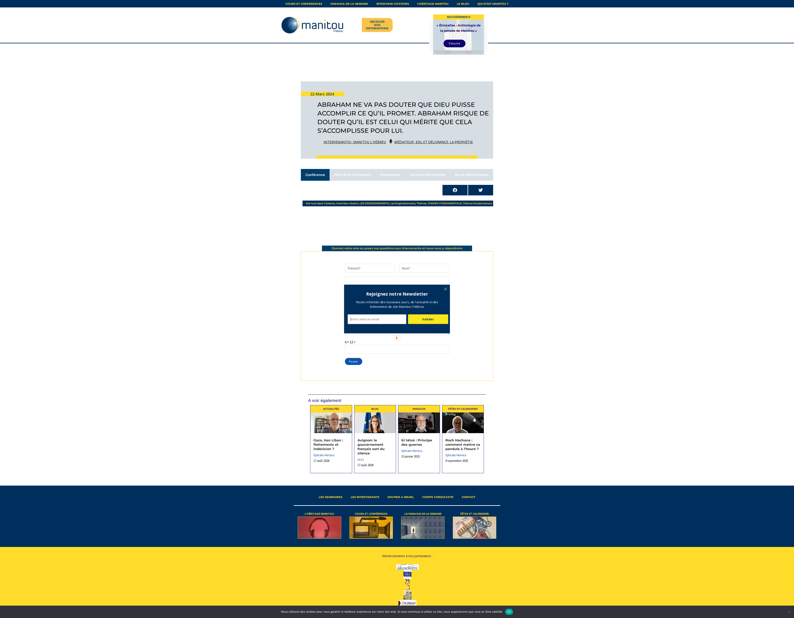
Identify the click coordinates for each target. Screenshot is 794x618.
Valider (428, 319)
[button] (397, 294)
